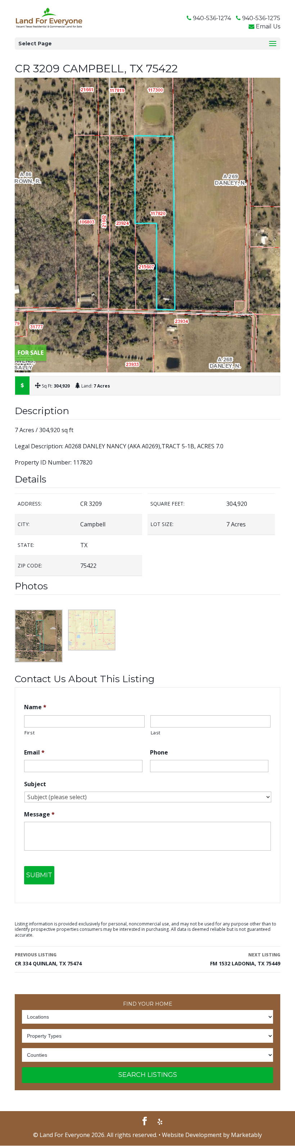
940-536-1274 (212, 18)
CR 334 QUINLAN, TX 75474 (48, 959)
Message (39, 814)
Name (35, 707)
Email (34, 752)
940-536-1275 (261, 18)
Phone (159, 752)
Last (156, 732)
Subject (35, 784)
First (29, 732)
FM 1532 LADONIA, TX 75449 (245, 959)
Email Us (268, 26)
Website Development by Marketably (212, 1135)
